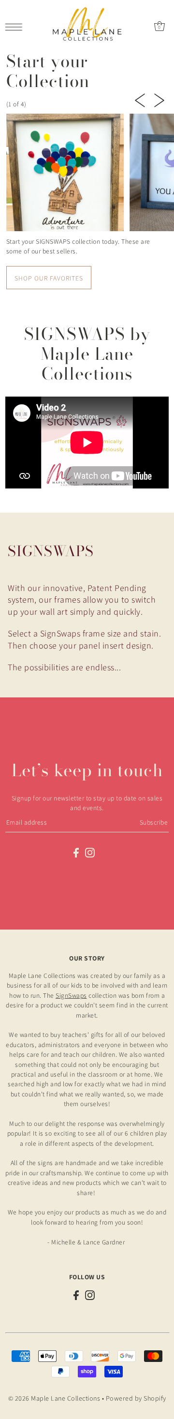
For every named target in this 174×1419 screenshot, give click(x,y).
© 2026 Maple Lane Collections (54, 1398)
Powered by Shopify (136, 1398)
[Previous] (140, 99)
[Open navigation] (16, 26)
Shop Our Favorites (48, 278)
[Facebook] (76, 852)
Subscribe (154, 822)
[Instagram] (90, 852)
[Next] (159, 99)
